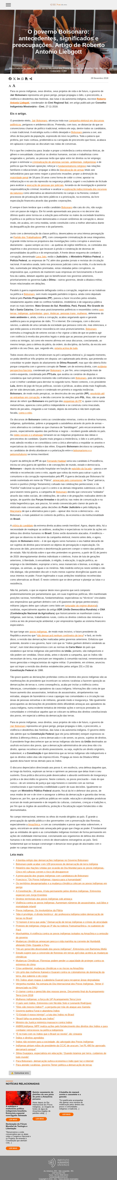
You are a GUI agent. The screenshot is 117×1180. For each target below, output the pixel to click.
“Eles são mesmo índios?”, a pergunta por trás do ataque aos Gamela (53, 1007)
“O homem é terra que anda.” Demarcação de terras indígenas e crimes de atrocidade (61, 922)
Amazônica (34, 824)
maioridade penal (19, 177)
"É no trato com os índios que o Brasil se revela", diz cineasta (49, 1034)
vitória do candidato (22, 525)
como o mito (25, 413)
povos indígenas (38, 631)
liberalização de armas (72, 170)
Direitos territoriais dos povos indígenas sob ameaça (44, 899)
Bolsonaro (76, 132)
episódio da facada (82, 468)
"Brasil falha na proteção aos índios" (35, 1018)
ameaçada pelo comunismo (67, 480)
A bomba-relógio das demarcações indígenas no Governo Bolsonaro (52, 860)
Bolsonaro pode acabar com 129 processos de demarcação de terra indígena (57, 864)
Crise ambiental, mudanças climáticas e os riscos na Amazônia (49, 968)
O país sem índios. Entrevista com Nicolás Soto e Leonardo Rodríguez (53, 1003)
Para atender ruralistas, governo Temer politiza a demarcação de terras (54, 1065)
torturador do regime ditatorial (81, 605)
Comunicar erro (20, 1073)
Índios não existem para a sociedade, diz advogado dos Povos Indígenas (55, 1041)
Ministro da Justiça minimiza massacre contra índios (44, 1022)
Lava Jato (41, 256)
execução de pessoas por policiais (45, 185)
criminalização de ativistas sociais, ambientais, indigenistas (64, 162)
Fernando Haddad (56, 461)
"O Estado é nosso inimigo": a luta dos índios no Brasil (45, 1014)
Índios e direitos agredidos (30, 1037)
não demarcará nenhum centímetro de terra (60, 635)
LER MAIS (13, 1120)
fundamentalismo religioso (72, 166)
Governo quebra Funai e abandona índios (38, 1010)
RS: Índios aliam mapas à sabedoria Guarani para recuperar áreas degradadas (58, 980)
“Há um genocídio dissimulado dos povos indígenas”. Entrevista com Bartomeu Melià (61, 949)
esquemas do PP (72, 401)
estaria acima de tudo (66, 348)
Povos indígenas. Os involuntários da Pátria (39, 910)
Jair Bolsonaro (39, 120)
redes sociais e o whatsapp (28, 435)
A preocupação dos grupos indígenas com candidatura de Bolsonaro (52, 875)
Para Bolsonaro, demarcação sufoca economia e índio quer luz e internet (54, 1061)
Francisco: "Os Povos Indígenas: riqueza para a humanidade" (48, 879)
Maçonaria (15, 511)
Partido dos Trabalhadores (27, 237)
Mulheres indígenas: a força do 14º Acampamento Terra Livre (48, 999)
